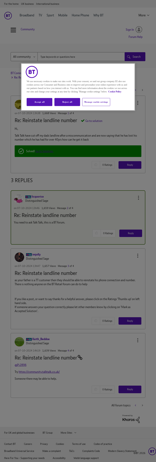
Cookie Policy (114, 91)
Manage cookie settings (96, 102)
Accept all (39, 102)
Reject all (67, 102)
